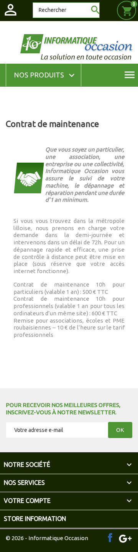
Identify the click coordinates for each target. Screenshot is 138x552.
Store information (35, 518)
